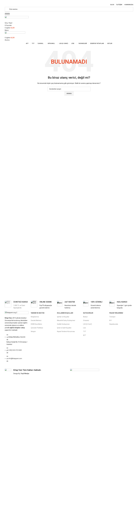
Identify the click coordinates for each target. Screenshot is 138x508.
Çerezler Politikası (37, 328)
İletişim (33, 331)
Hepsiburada (113, 324)
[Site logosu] (17, 19)
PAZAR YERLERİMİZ (116, 313)
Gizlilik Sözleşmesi (63, 324)
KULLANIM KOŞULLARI (65, 313)
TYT (84, 331)
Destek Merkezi (36, 320)
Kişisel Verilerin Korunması (66, 331)
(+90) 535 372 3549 (15, 350)
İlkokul (85, 317)
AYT (84, 335)
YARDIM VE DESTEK (37, 313)
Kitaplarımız (35, 317)
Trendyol (112, 317)
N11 (110, 320)
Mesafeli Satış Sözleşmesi (66, 320)
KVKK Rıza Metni (36, 324)
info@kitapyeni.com (15, 358)
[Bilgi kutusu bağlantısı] (17, 305)
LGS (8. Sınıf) (87, 324)
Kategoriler (88, 313)
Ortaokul (86, 320)
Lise (84, 328)
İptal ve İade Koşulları (64, 328)
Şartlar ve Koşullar (63, 317)
